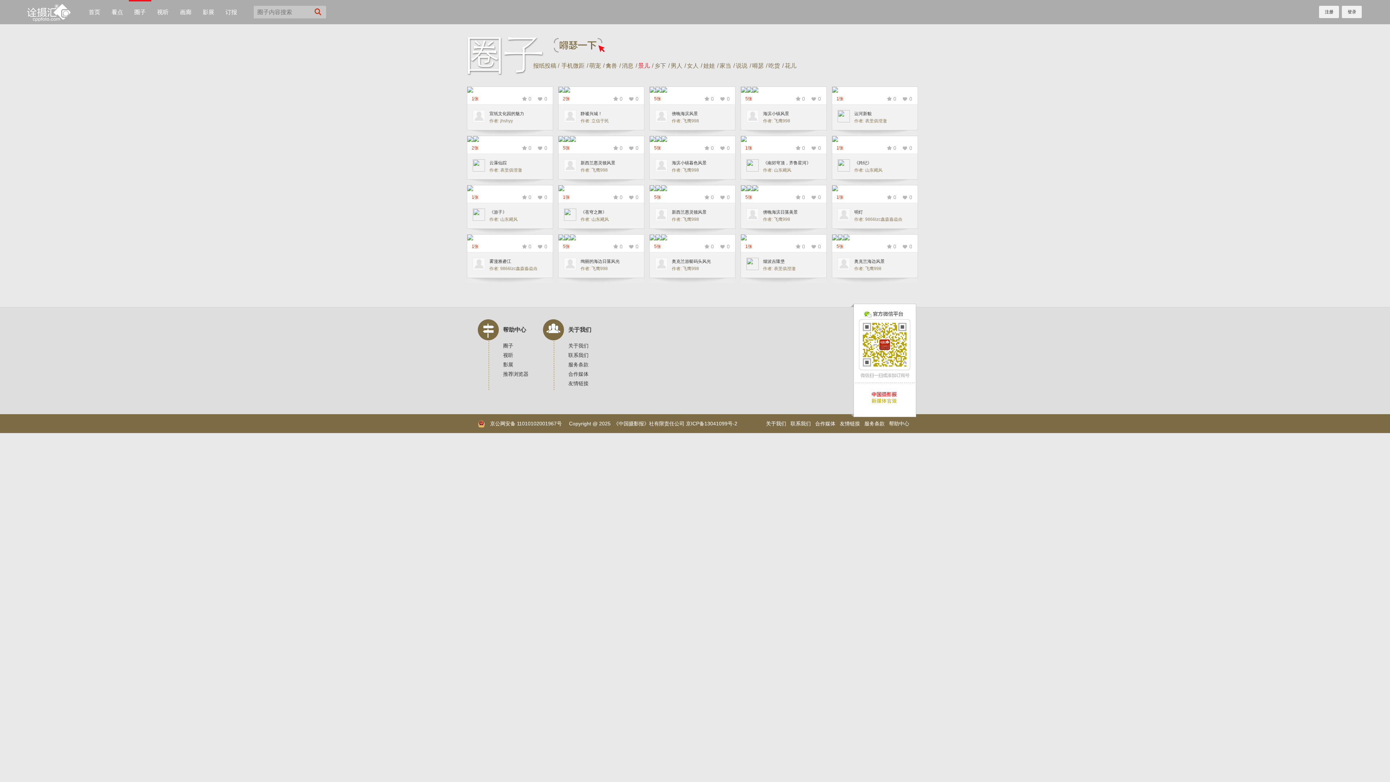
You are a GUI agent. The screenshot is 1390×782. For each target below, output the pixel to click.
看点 (117, 12)
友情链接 (578, 383)
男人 (676, 66)
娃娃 (709, 66)
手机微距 (573, 66)
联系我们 (578, 355)
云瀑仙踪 (498, 162)
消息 (627, 66)
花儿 (790, 66)
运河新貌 (863, 113)
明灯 (858, 212)
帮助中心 (514, 330)
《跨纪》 (863, 162)
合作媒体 (578, 374)
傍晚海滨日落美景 (780, 212)
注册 (1329, 11)
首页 (94, 12)
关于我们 (579, 330)
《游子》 (498, 212)
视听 (163, 12)
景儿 (644, 66)
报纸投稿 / (546, 66)
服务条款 (578, 364)
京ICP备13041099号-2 (711, 423)
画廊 (185, 12)
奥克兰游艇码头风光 (691, 261)
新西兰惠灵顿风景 (598, 162)
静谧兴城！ (591, 113)
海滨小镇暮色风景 (689, 162)
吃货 (774, 66)
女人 (693, 66)
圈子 (140, 12)
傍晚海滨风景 (685, 113)
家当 (725, 66)
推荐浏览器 (515, 374)
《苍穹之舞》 (594, 212)
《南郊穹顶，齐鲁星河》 (787, 162)
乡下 (660, 66)
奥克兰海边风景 (869, 261)
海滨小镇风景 (776, 113)
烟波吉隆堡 (774, 261)
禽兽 (611, 66)
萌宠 (595, 66)
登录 (1352, 11)
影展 (208, 12)
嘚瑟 (758, 66)
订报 (231, 12)
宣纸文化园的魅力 (506, 113)
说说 (741, 66)
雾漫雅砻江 (500, 261)
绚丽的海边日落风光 (600, 261)
